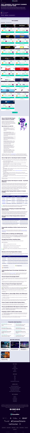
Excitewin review (8, 65)
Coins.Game (3, 203)
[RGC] (20, 418)
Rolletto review (8, 33)
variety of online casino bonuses (16, 254)
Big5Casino (14, 371)
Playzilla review (8, 87)
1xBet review (7, 109)
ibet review (7, 76)
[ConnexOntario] (18, 421)
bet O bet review (22, 33)
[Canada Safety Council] (11, 418)
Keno (15, 377)
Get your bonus (8, 64)
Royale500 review (22, 65)
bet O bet (15, 367)
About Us (15, 396)
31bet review (22, 76)
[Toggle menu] (1, 1)
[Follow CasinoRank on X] (14, 409)
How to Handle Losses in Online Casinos (14, 391)
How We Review (15, 398)
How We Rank (15, 400)
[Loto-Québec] (15, 418)
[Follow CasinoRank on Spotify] (17, 409)
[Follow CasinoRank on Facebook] (10, 409)
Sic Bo (15, 378)
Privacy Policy (15, 401)
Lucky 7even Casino (15, 368)
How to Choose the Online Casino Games (15, 387)
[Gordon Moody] (24, 418)
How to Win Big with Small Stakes (14, 388)
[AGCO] (5, 418)
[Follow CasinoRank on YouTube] (15, 409)
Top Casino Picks (3, 22)
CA (14, 411)
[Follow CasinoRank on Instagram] (12, 409)
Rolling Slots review (22, 44)
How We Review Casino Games (15, 381)
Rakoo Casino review (7, 44)
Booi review (22, 98)
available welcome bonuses (18, 170)
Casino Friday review (7, 98)
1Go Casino (3, 200)
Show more (14, 112)
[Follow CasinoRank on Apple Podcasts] (19, 409)
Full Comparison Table (8, 22)
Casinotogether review (22, 87)
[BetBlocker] (13, 424)
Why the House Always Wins (15, 386)
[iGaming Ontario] (7, 421)
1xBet (15, 369)
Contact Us (14, 397)
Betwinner (3, 197)
